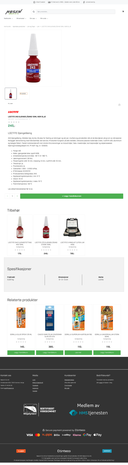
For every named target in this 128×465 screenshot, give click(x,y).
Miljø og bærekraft (37, 383)
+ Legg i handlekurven (71, 196)
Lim (38, 27)
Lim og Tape (31, 27)
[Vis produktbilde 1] (10, 93)
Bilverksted (20, 19)
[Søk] (33, 12)
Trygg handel (68, 385)
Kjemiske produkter (19, 27)
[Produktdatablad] (119, 105)
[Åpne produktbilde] (33, 58)
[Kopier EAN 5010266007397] (30, 119)
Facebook (35, 385)
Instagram (35, 388)
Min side (43, 19)
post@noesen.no (9, 388)
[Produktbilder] (33, 94)
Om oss (32, 19)
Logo (33, 380)
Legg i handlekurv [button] (21, 352)
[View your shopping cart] (123, 11)
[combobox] (73, 12)
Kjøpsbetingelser (69, 380)
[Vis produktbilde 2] (23, 93)
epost (100, 383)
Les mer (78, 352)
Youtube (34, 391)
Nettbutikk (7, 19)
